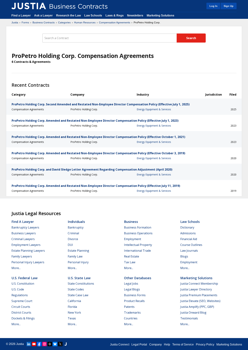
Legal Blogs (132, 289)
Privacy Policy (205, 344)
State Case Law (78, 295)
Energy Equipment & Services (154, 109)
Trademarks (132, 313)
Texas (72, 318)
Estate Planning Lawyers (28, 251)
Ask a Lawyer (43, 15)
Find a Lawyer (21, 15)
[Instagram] (44, 344)
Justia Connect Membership (199, 284)
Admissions (188, 233)
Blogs (184, 256)
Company (155, 344)
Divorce (73, 239)
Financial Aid (188, 239)
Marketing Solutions (160, 15)
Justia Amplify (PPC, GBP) (197, 307)
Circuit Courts (20, 307)
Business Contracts (43, 22)
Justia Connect (119, 344)
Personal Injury (78, 262)
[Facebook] (39, 344)
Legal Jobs (131, 284)
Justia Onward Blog (193, 313)
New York (74, 313)
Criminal (73, 233)
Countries (130, 318)
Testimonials (189, 318)
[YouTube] (34, 344)
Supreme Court (21, 301)
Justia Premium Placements (198, 295)
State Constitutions (81, 284)
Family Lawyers (21, 256)
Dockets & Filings (23, 318)
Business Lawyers (23, 233)
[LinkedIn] (29, 344)
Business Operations (138, 233)
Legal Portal (139, 344)
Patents (129, 307)
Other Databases (137, 278)
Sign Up (228, 6)
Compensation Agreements (114, 22)
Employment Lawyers (25, 245)
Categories (64, 22)
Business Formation (137, 227)
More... (16, 268)
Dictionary (187, 227)
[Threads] (50, 344)
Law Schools (93, 15)
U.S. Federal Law (24, 278)
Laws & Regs (114, 15)
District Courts (21, 313)
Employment (132, 239)
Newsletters (135, 15)
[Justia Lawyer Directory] (65, 344)
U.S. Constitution (22, 284)
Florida (72, 307)
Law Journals (189, 251)
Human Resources (84, 22)
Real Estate (131, 256)
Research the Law (68, 15)
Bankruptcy (76, 227)
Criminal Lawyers (23, 239)
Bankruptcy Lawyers (25, 227)
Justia (14, 22)
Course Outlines (191, 245)
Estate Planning (78, 251)
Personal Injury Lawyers (27, 262)
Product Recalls (134, 301)
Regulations (19, 295)
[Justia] (28, 6)
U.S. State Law (79, 278)
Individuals (76, 221)
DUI (70, 245)
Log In (213, 6)
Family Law (75, 256)
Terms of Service (183, 344)
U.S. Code (17, 289)
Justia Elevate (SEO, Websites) (200, 301)
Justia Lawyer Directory (196, 289)
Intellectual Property (138, 245)
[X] (60, 344)
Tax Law (129, 262)
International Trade (137, 251)
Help (167, 344)
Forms (25, 22)
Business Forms (135, 295)
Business (131, 221)
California (74, 301)
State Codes (76, 289)
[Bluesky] (55, 344)
